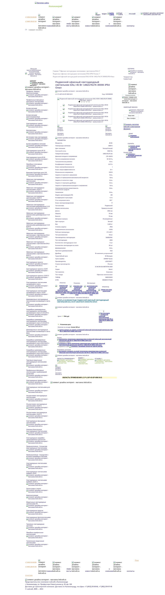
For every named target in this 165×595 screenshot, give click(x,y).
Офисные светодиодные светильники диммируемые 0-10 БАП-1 (38, 214)
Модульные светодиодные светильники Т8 (36, 503)
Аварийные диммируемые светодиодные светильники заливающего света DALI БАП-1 (37, 341)
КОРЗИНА (131, 68)
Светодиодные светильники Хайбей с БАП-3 (36, 481)
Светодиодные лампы (34, 123)
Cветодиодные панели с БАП (37, 269)
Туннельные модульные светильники (35, 542)
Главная (49, 26)
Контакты (130, 26)
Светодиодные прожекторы (36, 380)
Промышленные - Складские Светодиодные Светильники (36, 447)
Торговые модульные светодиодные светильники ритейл (36, 361)
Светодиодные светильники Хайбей (36, 464)
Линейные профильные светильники (34, 533)
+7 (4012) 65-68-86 (30, 17)
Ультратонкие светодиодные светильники (36, 396)
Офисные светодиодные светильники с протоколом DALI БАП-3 (37, 253)
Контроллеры (31, 130)
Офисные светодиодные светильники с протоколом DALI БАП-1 (37, 243)
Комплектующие (32, 495)
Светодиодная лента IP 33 (35, 150)
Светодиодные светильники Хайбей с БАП (36, 472)
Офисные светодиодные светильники (35, 180)
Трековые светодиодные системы (35, 525)
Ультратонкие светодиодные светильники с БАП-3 (36, 413)
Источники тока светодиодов (36, 137)
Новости (88, 26)
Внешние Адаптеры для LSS (36, 172)
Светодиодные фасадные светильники (35, 422)
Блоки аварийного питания (36, 144)
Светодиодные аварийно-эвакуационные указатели (35, 438)
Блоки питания (31, 108)
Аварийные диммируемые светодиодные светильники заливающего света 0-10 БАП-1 (37, 311)
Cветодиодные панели (34, 262)
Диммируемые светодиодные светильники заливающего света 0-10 (38, 301)
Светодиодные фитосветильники (38, 517)
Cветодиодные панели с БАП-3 (37, 276)
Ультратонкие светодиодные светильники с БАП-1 (36, 405)
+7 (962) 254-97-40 (30, 21)
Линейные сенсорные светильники (34, 165)
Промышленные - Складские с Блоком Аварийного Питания (37, 455)
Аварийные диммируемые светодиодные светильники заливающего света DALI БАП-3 (37, 351)
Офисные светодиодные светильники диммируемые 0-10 (38, 205)
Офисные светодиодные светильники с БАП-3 (35, 197)
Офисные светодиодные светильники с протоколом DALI (37, 234)
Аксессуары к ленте (33, 488)
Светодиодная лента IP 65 (35, 157)
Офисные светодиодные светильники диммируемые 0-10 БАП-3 (38, 225)
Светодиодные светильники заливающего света (36, 283)
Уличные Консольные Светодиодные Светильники (36, 430)
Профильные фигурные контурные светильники (35, 100)
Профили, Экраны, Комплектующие (33, 92)
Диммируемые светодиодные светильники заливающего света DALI (38, 331)
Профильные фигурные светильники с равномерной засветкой (36, 372)
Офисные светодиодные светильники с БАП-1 (35, 188)
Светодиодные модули (34, 510)
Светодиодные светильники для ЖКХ (38, 388)
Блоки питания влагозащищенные (33, 116)
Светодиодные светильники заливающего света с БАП (36, 291)
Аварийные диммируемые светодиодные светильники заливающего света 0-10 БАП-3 (37, 321)
